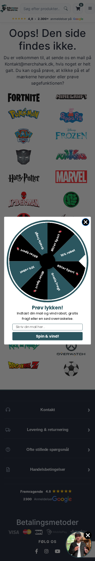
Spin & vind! (47, 336)
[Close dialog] (85, 222)
